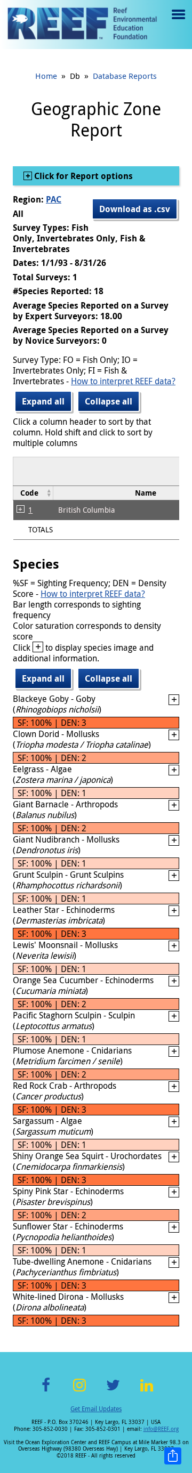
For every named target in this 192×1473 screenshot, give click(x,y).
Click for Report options (82, 176)
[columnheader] (33, 493)
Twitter (113, 1391)
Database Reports (125, 75)
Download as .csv (134, 209)
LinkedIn (146, 1391)
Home (46, 75)
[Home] (82, 24)
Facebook (45, 1391)
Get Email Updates (96, 1408)
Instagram (79, 1391)
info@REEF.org (161, 1429)
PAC (53, 199)
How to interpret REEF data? (123, 381)
